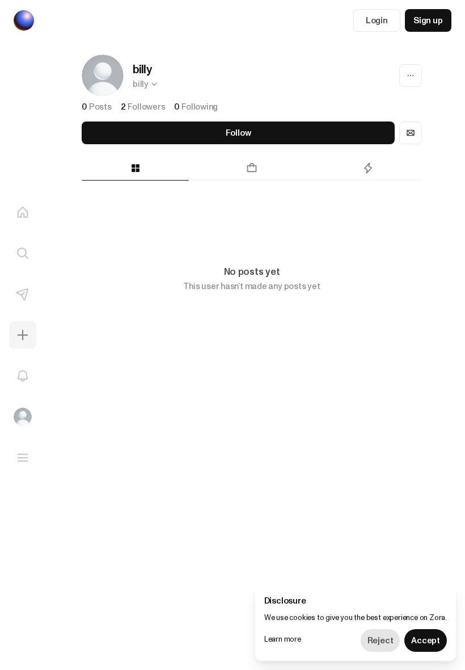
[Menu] (22, 457)
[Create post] (22, 335)
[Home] (22, 212)
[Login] (22, 416)
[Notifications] (22, 376)
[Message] (410, 133)
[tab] (135, 168)
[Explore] (22, 253)
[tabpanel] (252, 212)
